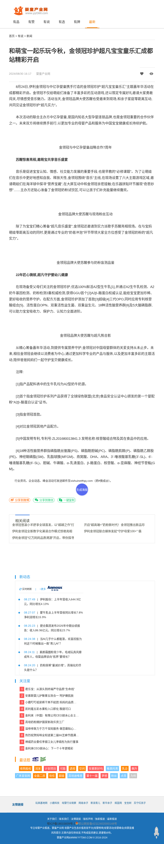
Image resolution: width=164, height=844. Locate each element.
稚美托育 (112, 768)
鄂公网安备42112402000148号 (97, 823)
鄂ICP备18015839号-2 (61, 823)
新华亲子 (107, 803)
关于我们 (52, 819)
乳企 (125, 768)
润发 (38, 768)
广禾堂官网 (23, 775)
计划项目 (50, 768)
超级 (61, 775)
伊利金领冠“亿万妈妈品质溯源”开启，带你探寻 (43, 537)
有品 (16, 22)
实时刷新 (27, 589)
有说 (46, 22)
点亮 (123, 775)
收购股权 (25, 768)
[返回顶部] (156, 833)
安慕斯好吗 (96, 768)
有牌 (77, 22)
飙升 (134, 768)
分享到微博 (21, 500)
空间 (82, 768)
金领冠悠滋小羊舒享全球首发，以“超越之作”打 (43, 524)
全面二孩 (39, 775)
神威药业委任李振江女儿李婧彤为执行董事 (50, 741)
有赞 (31, 22)
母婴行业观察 (69, 803)
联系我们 (64, 819)
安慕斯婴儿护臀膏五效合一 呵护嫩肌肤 (47, 695)
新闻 (29, 36)
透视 (72, 768)
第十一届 (92, 775)
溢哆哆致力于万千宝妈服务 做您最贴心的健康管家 (50, 728)
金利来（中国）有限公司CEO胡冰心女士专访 (50, 715)
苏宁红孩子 (140, 803)
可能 (63, 768)
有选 (62, 22)
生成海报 (82, 489)
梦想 (104, 775)
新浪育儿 (95, 803)
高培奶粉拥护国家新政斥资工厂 (43, 722)
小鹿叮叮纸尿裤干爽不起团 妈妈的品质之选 (50, 702)
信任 (52, 775)
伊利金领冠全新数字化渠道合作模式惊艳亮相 (42, 531)
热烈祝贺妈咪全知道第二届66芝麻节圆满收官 (50, 735)
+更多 (43, 589)
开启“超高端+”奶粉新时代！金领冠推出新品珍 (114, 524)
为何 (133, 775)
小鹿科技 (54, 803)
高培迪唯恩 (75, 775)
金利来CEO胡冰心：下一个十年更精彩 (46, 748)
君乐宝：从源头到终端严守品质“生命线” (48, 689)
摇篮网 (118, 803)
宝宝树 (127, 803)
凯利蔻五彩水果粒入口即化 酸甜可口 (46, 708)
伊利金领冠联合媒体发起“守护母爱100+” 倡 (112, 531)
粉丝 (114, 775)
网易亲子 (83, 803)
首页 (12, 36)
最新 (92, 22)
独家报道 (100, 819)
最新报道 (112, 819)
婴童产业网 (43, 73)
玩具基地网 (41, 803)
